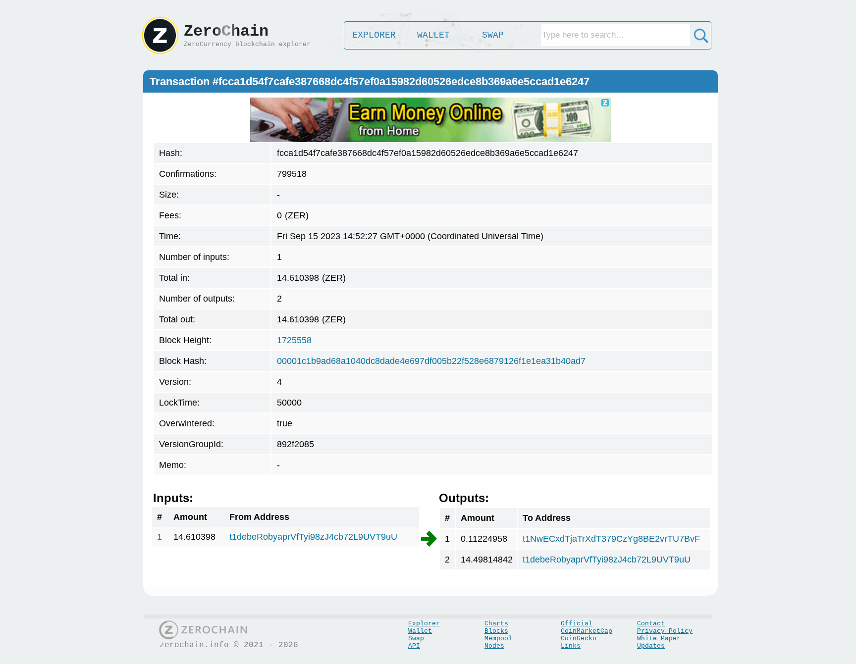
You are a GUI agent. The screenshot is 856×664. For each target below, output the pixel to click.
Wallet (420, 631)
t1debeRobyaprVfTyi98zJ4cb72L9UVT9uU (313, 537)
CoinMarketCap (586, 631)
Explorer (424, 623)
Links (571, 646)
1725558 (294, 340)
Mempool (498, 638)
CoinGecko (578, 638)
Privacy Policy (665, 631)
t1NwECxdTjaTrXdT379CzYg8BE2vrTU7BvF (611, 539)
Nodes (494, 646)
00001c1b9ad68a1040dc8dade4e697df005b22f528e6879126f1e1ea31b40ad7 (431, 361)
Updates (651, 646)
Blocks (496, 631)
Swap (416, 638)
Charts (496, 623)
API (414, 646)
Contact (651, 623)
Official (576, 623)
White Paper (659, 638)
